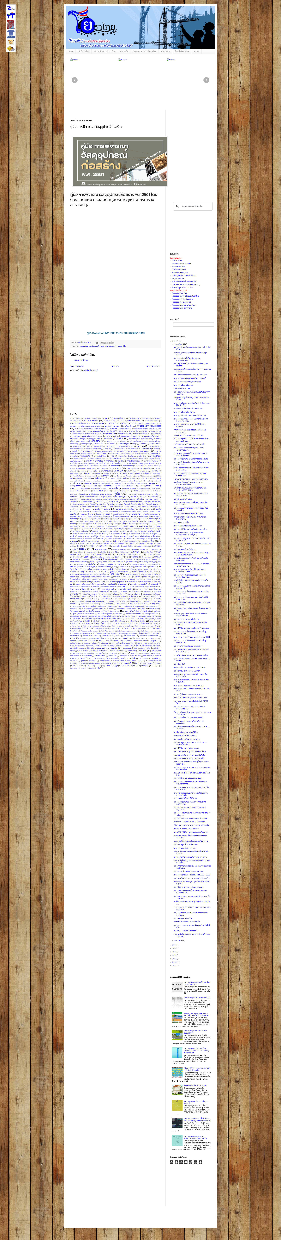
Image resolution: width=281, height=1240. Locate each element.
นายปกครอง (128, 536)
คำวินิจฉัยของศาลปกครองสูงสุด (100, 494)
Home (70, 51)
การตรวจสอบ (145, 451)
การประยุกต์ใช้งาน (116, 458)
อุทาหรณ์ (73, 661)
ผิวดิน (92, 562)
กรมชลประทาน (91, 420)
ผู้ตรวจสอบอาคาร (131, 562)
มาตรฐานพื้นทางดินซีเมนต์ (184, 412)
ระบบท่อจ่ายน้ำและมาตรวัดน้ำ (84, 584)
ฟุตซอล (97, 569)
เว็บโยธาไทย (83, 51)
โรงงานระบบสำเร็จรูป (121, 596)
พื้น (132, 567)
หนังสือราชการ (112, 641)
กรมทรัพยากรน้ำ (133, 421)
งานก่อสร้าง (143, 506)
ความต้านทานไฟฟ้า (91, 486)
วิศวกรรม (141, 609)
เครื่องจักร (142, 497)
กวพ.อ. (108, 436)
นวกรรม (118, 536)
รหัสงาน (156, 579)
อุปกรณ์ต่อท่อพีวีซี (118, 661)
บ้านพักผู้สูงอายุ (119, 543)
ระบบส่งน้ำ (155, 584)
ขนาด (134, 471)
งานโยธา (87, 511)
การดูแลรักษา (75, 451)
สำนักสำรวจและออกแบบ (90, 636)
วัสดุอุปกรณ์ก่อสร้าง (114, 606)
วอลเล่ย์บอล (146, 601)
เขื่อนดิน (132, 478)
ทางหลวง (102, 534)
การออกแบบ (115, 468)
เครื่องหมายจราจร (152, 499)
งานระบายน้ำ (96, 511)
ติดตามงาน (132, 524)
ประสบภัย (122, 554)
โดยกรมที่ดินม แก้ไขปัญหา (92, 521)
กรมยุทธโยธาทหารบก (111, 426)
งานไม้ (79, 511)
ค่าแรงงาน (116, 491)
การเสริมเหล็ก (128, 466)
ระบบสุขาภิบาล (85, 586)
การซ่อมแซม (146, 449)
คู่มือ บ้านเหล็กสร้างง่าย (183, 499)
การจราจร (107, 449)
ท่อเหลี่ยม (122, 531)
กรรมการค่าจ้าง (133, 431)
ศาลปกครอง (114, 611)
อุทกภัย (155, 658)
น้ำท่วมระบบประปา (76, 538)
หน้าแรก (115, 366)
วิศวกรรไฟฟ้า (131, 609)
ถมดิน (78, 529)
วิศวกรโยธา (120, 609)
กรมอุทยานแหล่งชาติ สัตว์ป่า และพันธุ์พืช (100, 431)
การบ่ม (111, 456)
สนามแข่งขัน (141, 616)
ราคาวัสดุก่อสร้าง (84, 591)
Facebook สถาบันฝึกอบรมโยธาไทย (185, 296)
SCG (135, 666)
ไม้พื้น (95, 579)
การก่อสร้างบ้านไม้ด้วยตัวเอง (185, 736)
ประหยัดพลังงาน (132, 554)
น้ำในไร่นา (88, 538)
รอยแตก (96, 582)
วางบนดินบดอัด (127, 606)
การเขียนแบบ (109, 446)
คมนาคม (118, 483)
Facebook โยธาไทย (179, 293)
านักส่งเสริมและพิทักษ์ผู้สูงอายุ (91, 663)
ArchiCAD (117, 663)
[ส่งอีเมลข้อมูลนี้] (101, 342)
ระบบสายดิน (74, 586)
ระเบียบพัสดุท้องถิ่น (153, 586)
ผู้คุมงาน (120, 562)
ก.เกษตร (77, 418)
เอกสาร (140, 661)
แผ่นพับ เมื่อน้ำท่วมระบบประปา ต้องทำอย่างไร (191, 878)
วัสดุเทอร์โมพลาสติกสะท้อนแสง (139, 604)
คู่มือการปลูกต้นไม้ (145, 494)
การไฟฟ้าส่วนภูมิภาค (151, 461)
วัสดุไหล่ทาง (101, 606)
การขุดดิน (142, 444)
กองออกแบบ (108, 439)
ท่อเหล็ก (114, 531)
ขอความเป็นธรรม (75, 473)
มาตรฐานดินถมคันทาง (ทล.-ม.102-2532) (190, 415)
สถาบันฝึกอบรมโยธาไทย (105, 51)
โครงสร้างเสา (74, 506)
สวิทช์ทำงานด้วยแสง (118, 621)
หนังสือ (101, 641)
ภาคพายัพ (73, 571)
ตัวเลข (90, 524)
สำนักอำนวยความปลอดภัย (149, 636)
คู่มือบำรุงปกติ (179, 664)
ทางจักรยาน (132, 531)
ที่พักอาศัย (146, 534)
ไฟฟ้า (112, 569)
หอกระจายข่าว (79, 645)
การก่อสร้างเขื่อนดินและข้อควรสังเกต (188, 408)
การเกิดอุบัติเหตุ (86, 444)
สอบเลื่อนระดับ (132, 621)
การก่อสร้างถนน (110, 441)
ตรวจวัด (135, 521)
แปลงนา (86, 559)
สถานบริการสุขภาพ (105, 614)
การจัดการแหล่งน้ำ (119, 449)
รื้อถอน (122, 594)
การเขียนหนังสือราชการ (125, 446)
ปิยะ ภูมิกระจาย (146, 557)
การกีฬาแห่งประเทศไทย (151, 441)
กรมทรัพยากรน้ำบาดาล (79, 423)
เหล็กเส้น (156, 645)
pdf (108, 665)
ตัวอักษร (109, 524)
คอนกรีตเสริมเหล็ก (129, 488)
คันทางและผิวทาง (75, 491)
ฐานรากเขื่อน (116, 519)
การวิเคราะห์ (83, 466)
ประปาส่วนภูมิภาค (83, 554)
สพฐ (148, 616)
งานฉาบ (78, 509)
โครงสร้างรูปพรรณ (114, 504)
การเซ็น (156, 449)
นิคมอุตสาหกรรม (153, 538)
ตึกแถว (151, 524)
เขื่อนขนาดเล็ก (122, 478)
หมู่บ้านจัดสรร (74, 643)
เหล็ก (136, 646)
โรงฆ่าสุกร (84, 596)
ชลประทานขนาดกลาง (152, 514)
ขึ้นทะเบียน (129, 476)
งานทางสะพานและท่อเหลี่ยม (124, 509)
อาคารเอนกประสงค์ (112, 658)
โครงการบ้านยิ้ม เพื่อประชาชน (195, 1086)
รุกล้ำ (129, 594)
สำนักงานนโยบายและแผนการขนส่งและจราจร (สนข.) (112, 628)
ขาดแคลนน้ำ (157, 473)
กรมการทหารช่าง (133, 418)
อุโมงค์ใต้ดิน (131, 661)
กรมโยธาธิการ (128, 426)
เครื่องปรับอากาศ (111, 499)
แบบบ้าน (157, 546)
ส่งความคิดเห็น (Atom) (89, 370)
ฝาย (124, 564)
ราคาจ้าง (138, 589)
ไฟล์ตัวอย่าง (147, 569)
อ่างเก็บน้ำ (132, 658)
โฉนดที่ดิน (99, 514)
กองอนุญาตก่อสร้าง (94, 439)
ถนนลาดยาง (145, 526)
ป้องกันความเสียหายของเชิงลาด (102, 557)
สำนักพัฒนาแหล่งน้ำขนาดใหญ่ (105, 633)
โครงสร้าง (99, 502)
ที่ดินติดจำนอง (135, 534)
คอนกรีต (114, 488)
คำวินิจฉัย (82, 494)
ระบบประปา (122, 584)
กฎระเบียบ (96, 418)
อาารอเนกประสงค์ (144, 658)
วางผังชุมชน (139, 606)
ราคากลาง (165, 51)
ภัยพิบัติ (156, 569)
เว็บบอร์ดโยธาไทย (179, 270)
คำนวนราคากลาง (146, 491)
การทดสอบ (154, 453)
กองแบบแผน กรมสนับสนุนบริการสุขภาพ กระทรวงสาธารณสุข (100, 346)
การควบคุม (139, 446)
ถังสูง (101, 529)
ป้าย (126, 557)
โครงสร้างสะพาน (152, 504)
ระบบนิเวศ (111, 584)
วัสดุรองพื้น (91, 606)
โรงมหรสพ (88, 599)
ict (103, 666)
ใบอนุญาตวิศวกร (78, 552)
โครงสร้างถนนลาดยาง (80, 504)
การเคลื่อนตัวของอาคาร (93, 449)
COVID (137, 663)
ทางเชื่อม (142, 531)
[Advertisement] (136, 393)
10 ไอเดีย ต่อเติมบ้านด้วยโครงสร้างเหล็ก (189, 444)
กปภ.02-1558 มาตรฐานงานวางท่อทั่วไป (189, 755)
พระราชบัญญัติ (90, 567)
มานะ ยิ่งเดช (126, 577)
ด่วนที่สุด (126, 519)
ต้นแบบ (112, 521)
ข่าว (99, 476)
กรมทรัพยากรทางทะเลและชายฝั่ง (114, 421)
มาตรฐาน (114, 574)
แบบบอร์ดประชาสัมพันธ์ (143, 546)
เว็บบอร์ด (124, 51)
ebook (159, 663)
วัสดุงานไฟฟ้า (84, 604)
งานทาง (107, 509)
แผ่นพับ (110, 564)
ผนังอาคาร (129, 559)
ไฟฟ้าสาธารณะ (136, 569)
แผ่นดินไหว (92, 564)
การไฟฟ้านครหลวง (133, 461)
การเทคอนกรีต (85, 456)
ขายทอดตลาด (91, 476)
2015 (174, 952)
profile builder (125, 666)
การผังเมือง (99, 461)
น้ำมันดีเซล (118, 538)
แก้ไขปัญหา (118, 471)
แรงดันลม (156, 594)
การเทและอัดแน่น (100, 456)
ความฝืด (140, 486)
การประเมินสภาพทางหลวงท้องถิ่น (97, 458)
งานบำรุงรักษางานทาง (145, 509)
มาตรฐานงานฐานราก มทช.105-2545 (188, 685)
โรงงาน (92, 596)
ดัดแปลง (134, 519)
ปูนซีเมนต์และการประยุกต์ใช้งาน (186, 732)
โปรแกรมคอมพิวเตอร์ (110, 559)
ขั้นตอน (147, 473)
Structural (73, 668)
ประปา (136, 552)
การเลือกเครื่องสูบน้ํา (117, 463)
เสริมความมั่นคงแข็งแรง (78, 641)
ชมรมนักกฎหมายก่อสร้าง (120, 514)
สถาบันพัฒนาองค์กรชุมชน (78, 616)
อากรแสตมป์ (113, 653)
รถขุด (132, 579)
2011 (174, 965)
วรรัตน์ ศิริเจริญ (134, 601)
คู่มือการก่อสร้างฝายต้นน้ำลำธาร (186, 619)
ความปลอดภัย (105, 486)
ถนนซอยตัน (100, 526)
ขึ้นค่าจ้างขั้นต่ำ (118, 476)
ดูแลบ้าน (79, 521)
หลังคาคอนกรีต (149, 643)
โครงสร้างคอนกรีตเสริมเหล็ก (132, 502)
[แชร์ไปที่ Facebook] (110, 342)
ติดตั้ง (122, 524)
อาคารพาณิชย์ (87, 656)
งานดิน (97, 509)
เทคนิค (72, 536)
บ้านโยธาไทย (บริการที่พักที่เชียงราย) (186, 285)
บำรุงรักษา (90, 546)
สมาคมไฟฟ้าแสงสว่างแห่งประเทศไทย (108, 618)
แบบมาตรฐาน (101, 549)
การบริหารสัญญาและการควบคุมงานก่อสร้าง (191, 655)
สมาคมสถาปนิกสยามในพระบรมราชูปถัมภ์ (139, 618)
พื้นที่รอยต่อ (152, 567)
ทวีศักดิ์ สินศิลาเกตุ (150, 529)
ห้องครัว (90, 645)
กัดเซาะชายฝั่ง (81, 441)
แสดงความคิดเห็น (81, 360)
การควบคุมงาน (153, 446)
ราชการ (115, 591)
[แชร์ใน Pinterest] (112, 342)
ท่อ (160, 529)
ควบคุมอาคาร (75, 486)
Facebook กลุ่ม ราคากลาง (182, 308)
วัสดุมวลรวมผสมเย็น (79, 606)
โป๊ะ (122, 559)
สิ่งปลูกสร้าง (125, 638)
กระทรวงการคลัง (156, 431)
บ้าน (152, 541)
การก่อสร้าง (94, 441)
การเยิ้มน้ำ (73, 463)
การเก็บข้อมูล (74, 444)
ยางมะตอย (114, 579)
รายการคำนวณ (135, 591)
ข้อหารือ (123, 473)
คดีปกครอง (76, 483)
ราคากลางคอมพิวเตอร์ (107, 589)
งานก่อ (134, 506)
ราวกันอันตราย (105, 594)
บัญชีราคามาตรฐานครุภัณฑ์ (133, 541)
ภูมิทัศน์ (112, 571)
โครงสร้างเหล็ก (86, 506)
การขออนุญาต (123, 444)
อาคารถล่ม (155, 653)
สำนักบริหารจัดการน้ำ (107, 631)
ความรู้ (148, 486)
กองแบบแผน (125, 436)
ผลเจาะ (155, 559)
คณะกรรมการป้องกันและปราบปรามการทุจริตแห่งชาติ (102, 481)
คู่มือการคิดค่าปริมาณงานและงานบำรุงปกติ (190, 818)
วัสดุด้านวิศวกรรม (108, 604)
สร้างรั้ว (95, 621)
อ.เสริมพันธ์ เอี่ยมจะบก (117, 651)
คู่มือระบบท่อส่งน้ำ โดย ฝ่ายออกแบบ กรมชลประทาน (188, 359)
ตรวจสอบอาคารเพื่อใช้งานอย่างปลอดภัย (189, 822)
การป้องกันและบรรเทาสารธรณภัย (135, 458)
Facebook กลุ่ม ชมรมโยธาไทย (183, 305)
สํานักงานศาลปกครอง (139, 628)
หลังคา (139, 643)
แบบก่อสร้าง (103, 546)
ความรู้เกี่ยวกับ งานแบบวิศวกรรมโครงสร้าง (190, 857)
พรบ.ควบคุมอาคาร (76, 567)
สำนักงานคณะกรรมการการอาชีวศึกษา (147, 626)
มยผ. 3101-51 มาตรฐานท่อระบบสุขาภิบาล (190, 698)
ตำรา (116, 524)
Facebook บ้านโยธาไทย (181, 302)
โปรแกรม (95, 559)
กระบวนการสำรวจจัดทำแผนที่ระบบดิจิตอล (190, 375)
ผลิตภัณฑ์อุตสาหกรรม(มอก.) (79, 562)
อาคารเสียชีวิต (98, 658)
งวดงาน (127, 506)
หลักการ (94, 643)
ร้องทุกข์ (72, 582)
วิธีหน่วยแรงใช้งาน (100, 609)
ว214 (117, 601)
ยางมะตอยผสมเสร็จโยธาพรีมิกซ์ (184, 282)
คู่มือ (124, 346)
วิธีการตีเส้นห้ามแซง (182, 389)
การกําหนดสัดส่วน (134, 441)
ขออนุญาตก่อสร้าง (136, 473)
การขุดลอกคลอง (155, 444)
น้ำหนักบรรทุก (140, 538)
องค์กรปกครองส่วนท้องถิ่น (107, 648)
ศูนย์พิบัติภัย (157, 611)
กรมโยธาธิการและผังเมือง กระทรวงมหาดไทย (90, 428)
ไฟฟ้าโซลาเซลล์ (124, 569)
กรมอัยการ (80, 431)
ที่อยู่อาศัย (155, 534)
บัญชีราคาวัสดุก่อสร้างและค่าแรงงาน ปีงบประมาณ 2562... (188, 483)
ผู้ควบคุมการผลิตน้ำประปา (106, 562)
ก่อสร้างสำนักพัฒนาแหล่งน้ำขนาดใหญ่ (141, 439)
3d (71, 418)
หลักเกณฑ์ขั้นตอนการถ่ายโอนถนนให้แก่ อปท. (191, 841)
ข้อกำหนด (154, 471)
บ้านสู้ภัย (151, 543)
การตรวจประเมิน (131, 451)
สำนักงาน (156, 623)
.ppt (116, 666)
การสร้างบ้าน (95, 466)
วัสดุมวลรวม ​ (156, 604)
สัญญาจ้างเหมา (154, 621)
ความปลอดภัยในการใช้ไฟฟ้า (185, 798)
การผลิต (89, 461)
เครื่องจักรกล (153, 497)
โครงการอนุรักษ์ (86, 502)
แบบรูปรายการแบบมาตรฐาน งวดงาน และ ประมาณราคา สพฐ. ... (190, 489)
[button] (206, 80)
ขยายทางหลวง (144, 471)
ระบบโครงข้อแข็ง (145, 582)
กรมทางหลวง (98, 423)
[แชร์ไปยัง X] (107, 342)
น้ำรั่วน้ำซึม (129, 538)
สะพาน (142, 621)
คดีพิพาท (88, 483)
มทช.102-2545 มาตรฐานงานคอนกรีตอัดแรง (191, 832)
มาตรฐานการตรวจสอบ (132, 574)
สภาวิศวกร (76, 618)
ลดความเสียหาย (105, 599)
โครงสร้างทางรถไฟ (97, 504)
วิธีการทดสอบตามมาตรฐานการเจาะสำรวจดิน (191, 825)
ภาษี (104, 571)
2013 (174, 959)
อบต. (141, 648)
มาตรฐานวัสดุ (85, 577)
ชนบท (108, 514)
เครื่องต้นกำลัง (86, 499)
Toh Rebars (90, 668)
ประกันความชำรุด (125, 552)
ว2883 (124, 601)
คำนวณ (135, 491)
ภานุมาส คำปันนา (93, 571)
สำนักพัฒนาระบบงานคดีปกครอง (82, 633)
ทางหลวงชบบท (115, 534)
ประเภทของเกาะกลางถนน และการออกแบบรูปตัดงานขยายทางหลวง (191, 554)
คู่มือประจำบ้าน (107, 497)
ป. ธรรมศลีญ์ (113, 552)
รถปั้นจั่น (148, 579)
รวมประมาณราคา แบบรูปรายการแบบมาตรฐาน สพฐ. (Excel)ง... (188, 534)
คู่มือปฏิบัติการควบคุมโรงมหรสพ (186, 748)
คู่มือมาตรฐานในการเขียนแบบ (185, 845)
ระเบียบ (132, 586)
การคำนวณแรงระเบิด (76, 449)
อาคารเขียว (134, 653)
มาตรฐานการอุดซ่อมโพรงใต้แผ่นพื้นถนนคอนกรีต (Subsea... (189, 570)
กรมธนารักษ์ (136, 423)
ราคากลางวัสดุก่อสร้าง (124, 589)
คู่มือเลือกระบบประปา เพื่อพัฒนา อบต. (188, 887)
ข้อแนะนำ (87, 473)
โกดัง (128, 471)
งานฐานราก (88, 509)
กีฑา (91, 471)
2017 (174, 945)
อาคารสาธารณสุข (148, 656)
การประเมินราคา (79, 458)
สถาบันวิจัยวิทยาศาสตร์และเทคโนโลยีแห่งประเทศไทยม (106, 616)
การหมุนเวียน (140, 466)
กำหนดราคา (83, 471)
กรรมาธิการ (144, 431)
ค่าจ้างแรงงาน (98, 491)
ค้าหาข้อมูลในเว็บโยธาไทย (182, 288)
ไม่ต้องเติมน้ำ (87, 579)
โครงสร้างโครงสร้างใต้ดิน (153, 502)
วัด (154, 601)
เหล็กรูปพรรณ (146, 645)
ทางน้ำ (75, 534)
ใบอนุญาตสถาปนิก (91, 552)
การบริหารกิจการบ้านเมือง (126, 456)
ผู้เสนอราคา (80, 564)
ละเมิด (131, 599)
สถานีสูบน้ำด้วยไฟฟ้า (151, 614)
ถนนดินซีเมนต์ (111, 526)
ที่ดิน (125, 534)
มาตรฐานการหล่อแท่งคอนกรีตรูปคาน (188, 513)
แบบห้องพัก (133, 549)
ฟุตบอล (105, 569)
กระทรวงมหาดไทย (124, 433)
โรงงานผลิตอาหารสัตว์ (105, 596)
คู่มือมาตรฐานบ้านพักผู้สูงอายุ (185, 549)
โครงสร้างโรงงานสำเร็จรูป (133, 504)
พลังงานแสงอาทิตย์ (104, 567)
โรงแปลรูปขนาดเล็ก (148, 596)
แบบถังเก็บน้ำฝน (128, 546)
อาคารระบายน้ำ (100, 656)
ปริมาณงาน (76, 557)
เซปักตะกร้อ (97, 519)
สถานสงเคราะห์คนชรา (134, 614)
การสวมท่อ (105, 466)
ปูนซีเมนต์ (157, 557)
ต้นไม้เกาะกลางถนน (124, 521)
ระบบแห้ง (96, 586)
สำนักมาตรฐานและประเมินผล (127, 633)
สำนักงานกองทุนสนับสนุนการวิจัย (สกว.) (95, 626)
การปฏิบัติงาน (155, 456)
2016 (174, 948)
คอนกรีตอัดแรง (144, 488)
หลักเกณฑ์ (104, 643)
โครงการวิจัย (74, 502)
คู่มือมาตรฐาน (120, 497)
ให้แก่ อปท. (90, 648)
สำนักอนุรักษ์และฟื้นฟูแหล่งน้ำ (111, 636)
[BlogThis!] (104, 342)
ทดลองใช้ (139, 529)
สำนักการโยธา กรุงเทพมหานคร (121, 623)
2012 (174, 962)
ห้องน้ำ (98, 645)
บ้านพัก (95, 543)
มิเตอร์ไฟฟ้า (136, 577)
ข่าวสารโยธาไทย (178, 267)
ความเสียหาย (95, 488)
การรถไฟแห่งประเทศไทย (87, 463)
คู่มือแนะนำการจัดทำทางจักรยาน (186, 739)
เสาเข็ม (93, 641)
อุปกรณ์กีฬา (92, 661)
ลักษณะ (150, 599)
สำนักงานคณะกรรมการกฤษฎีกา (122, 626)
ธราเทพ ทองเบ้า (107, 536)
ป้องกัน (86, 557)
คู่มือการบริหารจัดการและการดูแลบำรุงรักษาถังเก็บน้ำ (197, 1069)
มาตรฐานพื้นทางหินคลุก (183, 385)
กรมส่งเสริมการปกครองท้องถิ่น (120, 428)
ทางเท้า (158, 531)
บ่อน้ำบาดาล (117, 541)
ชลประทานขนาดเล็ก (77, 516)
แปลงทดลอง (76, 559)
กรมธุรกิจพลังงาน (150, 423)
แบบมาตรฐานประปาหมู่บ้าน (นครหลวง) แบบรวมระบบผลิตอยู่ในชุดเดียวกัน (196, 1050)
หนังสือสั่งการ (126, 641)
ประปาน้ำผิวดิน (149, 552)
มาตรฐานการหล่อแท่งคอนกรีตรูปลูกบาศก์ (190, 378)
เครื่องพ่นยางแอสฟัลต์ (126, 499)
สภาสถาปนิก (87, 618)
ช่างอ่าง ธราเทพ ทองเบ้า (141, 516)
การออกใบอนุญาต (132, 468)
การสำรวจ (115, 466)
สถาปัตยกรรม (129, 616)
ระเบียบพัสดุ (140, 586)
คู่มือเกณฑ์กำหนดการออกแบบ (90, 497)
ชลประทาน (136, 514)
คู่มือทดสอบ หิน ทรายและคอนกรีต (187, 671)
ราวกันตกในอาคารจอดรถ (89, 594)
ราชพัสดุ (124, 591)
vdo (98, 668)
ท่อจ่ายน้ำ (95, 531)
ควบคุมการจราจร (140, 483)
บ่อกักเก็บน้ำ (106, 541)
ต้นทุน (105, 521)
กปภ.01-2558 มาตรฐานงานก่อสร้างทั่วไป (190, 751)
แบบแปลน (80, 548)
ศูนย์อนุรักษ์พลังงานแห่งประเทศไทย (84, 614)
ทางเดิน (150, 531)
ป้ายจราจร (135, 557)
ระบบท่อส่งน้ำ (100, 584)
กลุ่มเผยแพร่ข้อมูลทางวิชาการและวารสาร (87, 436)
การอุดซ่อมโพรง (146, 468)
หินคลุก (112, 645)
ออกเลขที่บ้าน (76, 653)
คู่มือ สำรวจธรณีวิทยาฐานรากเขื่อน (187, 382)
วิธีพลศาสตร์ (87, 609)
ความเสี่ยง (84, 488)
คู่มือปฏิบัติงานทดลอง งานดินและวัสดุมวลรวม (191, 628)
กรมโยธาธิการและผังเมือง (149, 426)
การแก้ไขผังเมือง (99, 444)
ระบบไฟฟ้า (144, 584)
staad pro (155, 666)
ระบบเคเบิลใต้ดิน (132, 582)
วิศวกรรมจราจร (154, 609)
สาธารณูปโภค (75, 623)
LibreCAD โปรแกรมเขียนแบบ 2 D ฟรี (188, 435)
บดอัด (83, 541)
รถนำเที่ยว (140, 579)
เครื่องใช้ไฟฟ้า (74, 499)
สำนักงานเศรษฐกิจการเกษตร (89, 631)
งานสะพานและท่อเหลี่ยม (128, 511)
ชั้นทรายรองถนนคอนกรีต (102, 516)
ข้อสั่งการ (115, 473)
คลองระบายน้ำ (128, 483)
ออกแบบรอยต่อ (156, 651)
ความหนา (104, 488)
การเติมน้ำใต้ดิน (100, 453)
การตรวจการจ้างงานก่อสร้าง (103, 451)
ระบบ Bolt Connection (108, 586)
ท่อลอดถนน (104, 531)
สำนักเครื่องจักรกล (142, 623)
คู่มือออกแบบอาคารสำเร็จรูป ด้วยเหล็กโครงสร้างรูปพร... (188, 449)
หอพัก (105, 645)
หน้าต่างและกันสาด (141, 641)
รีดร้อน (115, 594)
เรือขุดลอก (146, 594)
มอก (157, 571)
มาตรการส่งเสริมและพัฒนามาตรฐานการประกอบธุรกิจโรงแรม (89, 574)
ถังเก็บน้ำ (86, 529)
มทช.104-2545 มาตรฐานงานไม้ (186, 829)
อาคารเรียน (112, 656)
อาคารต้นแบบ (145, 653)
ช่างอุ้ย (156, 516)
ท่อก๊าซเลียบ (76, 531)
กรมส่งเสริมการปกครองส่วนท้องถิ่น (145, 428)
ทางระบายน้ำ (84, 534)
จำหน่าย (90, 514)
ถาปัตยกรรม (109, 529)
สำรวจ (72, 638)
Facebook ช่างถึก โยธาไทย (182, 299)
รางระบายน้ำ (105, 591)
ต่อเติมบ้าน (151, 521)
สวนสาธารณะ (105, 621)
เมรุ (154, 577)
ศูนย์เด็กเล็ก (147, 611)
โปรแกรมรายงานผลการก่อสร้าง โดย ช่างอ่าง (191, 479)
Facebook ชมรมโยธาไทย (144, 51)
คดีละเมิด (97, 483)
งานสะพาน (114, 511)
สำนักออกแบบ (129, 636)
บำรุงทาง (80, 546)
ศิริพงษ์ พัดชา (134, 611)
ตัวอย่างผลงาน (99, 524)
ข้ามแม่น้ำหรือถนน (78, 476)
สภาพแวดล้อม (157, 616)
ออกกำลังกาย (131, 651)
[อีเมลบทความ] (97, 342)
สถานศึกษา (118, 614)
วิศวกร (111, 609)
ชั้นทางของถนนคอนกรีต (121, 516)
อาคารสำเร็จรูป (84, 658)
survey (81, 668)
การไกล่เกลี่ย (111, 444)
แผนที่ (102, 564)
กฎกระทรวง (86, 418)
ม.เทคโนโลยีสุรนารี (139, 572)
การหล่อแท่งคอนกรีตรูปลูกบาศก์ (85, 468)
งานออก (82, 514)
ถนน (90, 526)
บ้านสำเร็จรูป (141, 543)
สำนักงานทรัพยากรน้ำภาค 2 (80, 628)
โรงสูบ (96, 599)
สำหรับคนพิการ (83, 638)
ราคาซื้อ (145, 589)
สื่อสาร (157, 638)
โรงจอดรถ (134, 596)
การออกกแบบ (102, 468)
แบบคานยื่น (116, 546)
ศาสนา (125, 611)
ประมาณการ (97, 554)
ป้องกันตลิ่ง (118, 557)
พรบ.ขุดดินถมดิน (153, 564)
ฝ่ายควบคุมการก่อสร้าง (137, 564)
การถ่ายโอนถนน (127, 453)
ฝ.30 (118, 564)
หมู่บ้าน (154, 641)
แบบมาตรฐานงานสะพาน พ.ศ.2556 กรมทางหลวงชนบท (195, 1137)
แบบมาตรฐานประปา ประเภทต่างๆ (197, 998)
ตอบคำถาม (82, 524)
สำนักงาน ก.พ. (75, 626)
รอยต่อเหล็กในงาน (84, 582)
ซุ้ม (81, 519)
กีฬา (96, 471)
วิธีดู (80, 609)
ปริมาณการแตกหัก (155, 554)
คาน (108, 491)
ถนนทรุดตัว (123, 526)
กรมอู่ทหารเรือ (122, 431)
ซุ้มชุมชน (87, 519)
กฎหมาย (106, 418)
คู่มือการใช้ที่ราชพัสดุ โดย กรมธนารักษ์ (188, 871)
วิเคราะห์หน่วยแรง (151, 606)
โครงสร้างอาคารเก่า (116, 506)
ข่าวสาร (106, 476)
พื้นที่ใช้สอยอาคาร (141, 567)
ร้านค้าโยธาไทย (182, 51)
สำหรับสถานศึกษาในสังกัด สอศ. (100, 638)
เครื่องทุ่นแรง (98, 499)
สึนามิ (150, 638)
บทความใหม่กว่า (77, 366)
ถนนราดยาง (134, 526)
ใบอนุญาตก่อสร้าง (155, 549)
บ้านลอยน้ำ (130, 543)
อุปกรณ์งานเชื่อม (105, 661)
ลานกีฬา (79, 601)
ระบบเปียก (134, 584)
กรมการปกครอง (147, 418)
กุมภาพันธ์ (178, 344)
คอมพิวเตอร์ (155, 488)
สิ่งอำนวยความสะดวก (139, 638)
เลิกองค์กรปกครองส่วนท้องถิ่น (95, 601)
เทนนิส (80, 536)
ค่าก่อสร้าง (87, 491)
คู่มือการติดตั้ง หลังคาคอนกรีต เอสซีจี (188, 718)
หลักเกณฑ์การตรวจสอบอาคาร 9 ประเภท (189, 667)
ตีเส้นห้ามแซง (142, 524)
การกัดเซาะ (121, 441)
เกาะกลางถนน (106, 471)
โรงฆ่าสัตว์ (74, 596)
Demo (145, 663)
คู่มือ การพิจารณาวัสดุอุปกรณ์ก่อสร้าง (188, 646)
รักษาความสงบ (74, 589)
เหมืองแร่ (129, 645)
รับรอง (84, 589)
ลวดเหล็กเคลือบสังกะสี (119, 599)
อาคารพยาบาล (74, 656)
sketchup (145, 666)
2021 (174, 341)
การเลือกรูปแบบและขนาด (146, 463)
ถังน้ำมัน (94, 529)
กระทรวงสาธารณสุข (140, 433)
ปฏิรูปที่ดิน (103, 552)
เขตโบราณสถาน (147, 476)
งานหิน (146, 511)
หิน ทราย (120, 645)
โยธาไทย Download (180, 273)
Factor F (91, 666)
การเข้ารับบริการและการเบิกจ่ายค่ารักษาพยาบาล (87, 446)
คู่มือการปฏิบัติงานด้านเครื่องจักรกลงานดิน (190, 529)
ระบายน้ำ (122, 586)
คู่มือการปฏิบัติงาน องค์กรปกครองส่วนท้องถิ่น (191, 459)
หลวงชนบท (85, 643)
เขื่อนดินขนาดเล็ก (143, 478)
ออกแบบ (143, 650)
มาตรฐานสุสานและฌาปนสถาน (100, 577)
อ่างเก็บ (123, 658)
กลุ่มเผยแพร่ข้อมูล (155, 433)
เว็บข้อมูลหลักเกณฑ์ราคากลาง (183, 276)
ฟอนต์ (84, 569)
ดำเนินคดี (143, 519)
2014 (174, 955)
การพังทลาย (110, 461)
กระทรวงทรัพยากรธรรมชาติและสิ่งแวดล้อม (86, 433)
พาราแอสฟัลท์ (124, 567)
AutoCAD (127, 663)
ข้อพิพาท (106, 473)
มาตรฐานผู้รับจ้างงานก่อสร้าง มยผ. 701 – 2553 (192, 875)
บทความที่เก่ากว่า (153, 366)
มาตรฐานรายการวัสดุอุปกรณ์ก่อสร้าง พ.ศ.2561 (192, 637)
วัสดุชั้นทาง (95, 604)
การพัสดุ (121, 461)
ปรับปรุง (143, 554)
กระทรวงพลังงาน (108, 434)
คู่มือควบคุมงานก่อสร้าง (183, 918)
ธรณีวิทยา (95, 536)
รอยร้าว (104, 582)
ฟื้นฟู (90, 569)
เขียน (90, 478)
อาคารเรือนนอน (124, 656)
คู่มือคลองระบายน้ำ (181, 522)
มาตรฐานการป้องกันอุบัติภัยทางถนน (188, 526)
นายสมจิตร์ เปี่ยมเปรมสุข (142, 536)
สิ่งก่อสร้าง (115, 638)
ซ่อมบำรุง (73, 519)
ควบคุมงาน (153, 483)
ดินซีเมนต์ (152, 519)
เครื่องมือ (140, 499)
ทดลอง (130, 529)
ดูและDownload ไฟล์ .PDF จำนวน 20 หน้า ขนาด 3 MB (116, 333)
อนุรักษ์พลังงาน (125, 648)
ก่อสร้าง (119, 438)
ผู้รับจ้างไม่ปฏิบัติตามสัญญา (147, 562)
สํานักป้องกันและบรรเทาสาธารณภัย (150, 631)
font (98, 666)
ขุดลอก (137, 476)
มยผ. (151, 571)
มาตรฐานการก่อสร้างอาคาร (185, 848)
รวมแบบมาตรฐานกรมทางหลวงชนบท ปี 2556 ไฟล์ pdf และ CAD (196, 1014)
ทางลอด (93, 534)
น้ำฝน (110, 538)
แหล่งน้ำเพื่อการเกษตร (77, 648)
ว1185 (110, 601)
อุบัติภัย (83, 661)
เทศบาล (87, 536)
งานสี (140, 511)
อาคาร (123, 653)
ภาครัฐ (81, 571)
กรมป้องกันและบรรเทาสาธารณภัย (89, 426)
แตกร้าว (83, 526)
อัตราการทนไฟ (88, 653)
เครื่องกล (133, 497)
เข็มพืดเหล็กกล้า (80, 478)
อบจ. (135, 648)
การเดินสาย (87, 451)
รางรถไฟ (95, 591)
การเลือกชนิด (131, 463)
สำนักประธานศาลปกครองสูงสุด (126, 631)
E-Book (75, 666)
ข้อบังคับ (98, 473)
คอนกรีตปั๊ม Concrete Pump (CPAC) (188, 778)
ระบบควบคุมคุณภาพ (117, 582)
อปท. (148, 648)
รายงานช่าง (147, 591)
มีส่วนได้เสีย (147, 577)
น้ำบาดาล (99, 539)
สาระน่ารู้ (87, 623)
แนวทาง (73, 541)
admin (196, 51)
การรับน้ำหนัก (102, 463)
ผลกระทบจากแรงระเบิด (143, 559)
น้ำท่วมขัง (156, 536)
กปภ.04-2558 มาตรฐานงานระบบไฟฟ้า (189, 758)
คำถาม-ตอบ (125, 491)
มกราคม (177, 941)
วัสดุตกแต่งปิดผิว (122, 604)
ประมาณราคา (110, 554)
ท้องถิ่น (85, 531)
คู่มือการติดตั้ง (132, 494)
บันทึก (146, 541)
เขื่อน (112, 478)
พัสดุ (115, 567)
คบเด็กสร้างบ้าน (107, 483)
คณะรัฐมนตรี (157, 481)
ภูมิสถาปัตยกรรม (123, 571)
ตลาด (143, 521)
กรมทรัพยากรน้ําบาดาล (151, 421)
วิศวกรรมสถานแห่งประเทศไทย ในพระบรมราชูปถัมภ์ (88, 611)
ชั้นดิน (90, 516)
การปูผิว (151, 458)
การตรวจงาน (119, 451)
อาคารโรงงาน (136, 656)
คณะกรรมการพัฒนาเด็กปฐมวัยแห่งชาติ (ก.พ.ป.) (135, 481)
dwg (151, 663)
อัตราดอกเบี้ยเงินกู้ (101, 653)
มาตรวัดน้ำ (116, 577)
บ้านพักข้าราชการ (106, 543)
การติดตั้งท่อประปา (86, 453)
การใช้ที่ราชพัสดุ (133, 449)
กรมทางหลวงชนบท (118, 423)
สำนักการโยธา (99, 623)
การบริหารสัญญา (142, 456)
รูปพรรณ (137, 594)
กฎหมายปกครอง (119, 418)
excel (83, 666)
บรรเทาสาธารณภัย (94, 541)
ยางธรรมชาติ (104, 579)
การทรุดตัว (73, 456)
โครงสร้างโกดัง (113, 502)
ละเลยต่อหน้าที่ (141, 599)
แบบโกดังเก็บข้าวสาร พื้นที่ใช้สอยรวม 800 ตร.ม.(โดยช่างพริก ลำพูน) (197, 1120)
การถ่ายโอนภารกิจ (141, 453)
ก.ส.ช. (115, 436)
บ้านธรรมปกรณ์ (83, 543)
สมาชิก (87, 621)
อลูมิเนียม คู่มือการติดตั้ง (98, 651)
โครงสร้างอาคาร (101, 506)
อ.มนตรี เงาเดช (82, 651)
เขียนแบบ (100, 478)
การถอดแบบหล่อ (114, 453)
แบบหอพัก (143, 549)
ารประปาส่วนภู (107, 663)
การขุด (134, 444)
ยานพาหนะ (123, 579)
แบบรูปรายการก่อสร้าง (119, 549)
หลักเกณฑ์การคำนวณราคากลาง (122, 643)
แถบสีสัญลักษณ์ (121, 529)
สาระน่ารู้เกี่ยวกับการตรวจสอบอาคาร (188, 694)
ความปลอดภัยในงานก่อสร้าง (125, 486)
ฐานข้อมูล (106, 519)
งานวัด (105, 511)
